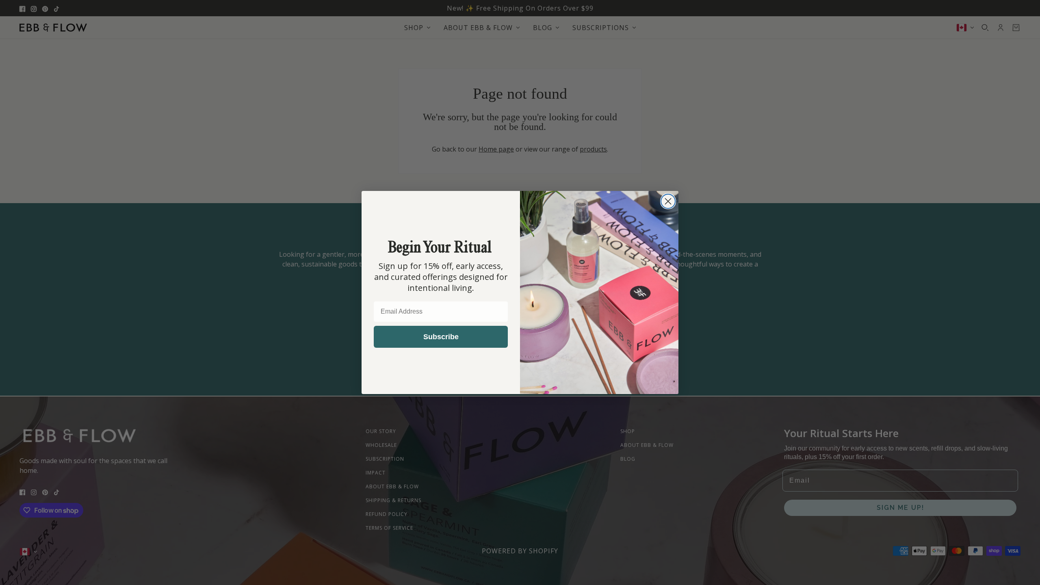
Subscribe (441, 337)
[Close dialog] (668, 201)
